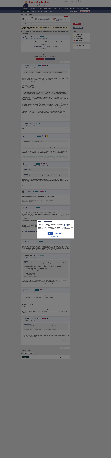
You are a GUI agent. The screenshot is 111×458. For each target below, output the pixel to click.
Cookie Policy (67, 225)
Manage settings (54, 236)
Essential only (58, 233)
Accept (50, 233)
